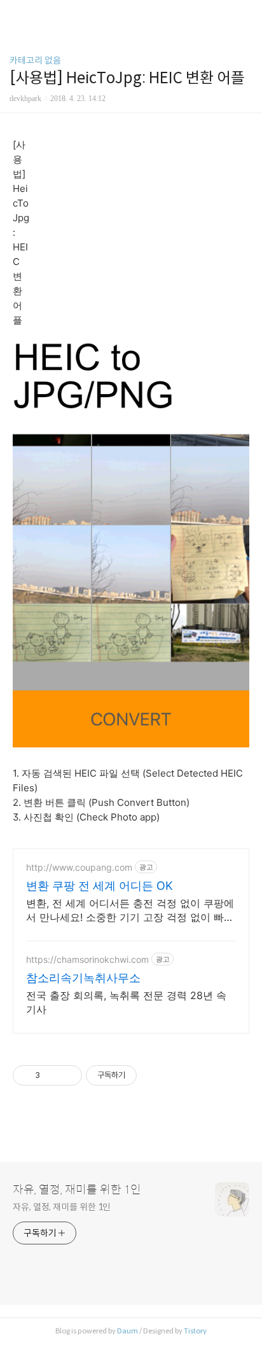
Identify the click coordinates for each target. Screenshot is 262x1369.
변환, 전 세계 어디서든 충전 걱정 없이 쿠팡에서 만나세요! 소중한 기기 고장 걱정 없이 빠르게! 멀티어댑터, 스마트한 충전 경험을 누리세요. (130, 910)
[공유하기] (52, 1075)
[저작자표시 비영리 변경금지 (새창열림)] (154, 1075)
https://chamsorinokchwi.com (87, 959)
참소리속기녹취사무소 (83, 977)
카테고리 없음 (35, 60)
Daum (127, 1330)
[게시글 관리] (68, 1075)
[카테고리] (15, 14)
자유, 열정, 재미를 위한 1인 (77, 1190)
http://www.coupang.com (79, 867)
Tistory (195, 1330)
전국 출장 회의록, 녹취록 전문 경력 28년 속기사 (126, 1002)
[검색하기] (246, 14)
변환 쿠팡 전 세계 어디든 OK (99, 885)
